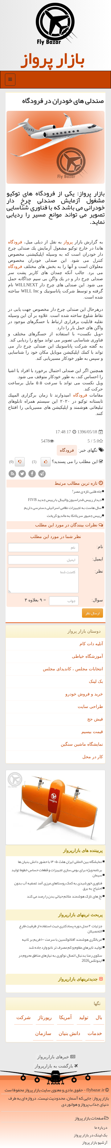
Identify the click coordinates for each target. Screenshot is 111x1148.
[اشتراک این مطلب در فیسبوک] (32, 473)
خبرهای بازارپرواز (53, 1057)
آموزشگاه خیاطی (87, 656)
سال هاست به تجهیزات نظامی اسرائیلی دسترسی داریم (62, 507)
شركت (23, 1017)
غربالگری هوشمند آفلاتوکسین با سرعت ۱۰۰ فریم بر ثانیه (62, 939)
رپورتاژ (45, 1017)
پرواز (68, 242)
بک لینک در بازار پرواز (90, 1135)
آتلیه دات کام (91, 644)
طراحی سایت (90, 706)
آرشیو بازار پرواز (94, 1142)
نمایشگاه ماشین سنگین (82, 744)
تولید (83, 1017)
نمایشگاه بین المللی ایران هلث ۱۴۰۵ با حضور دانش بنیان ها (60, 861)
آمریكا (65, 1017)
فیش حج (95, 719)
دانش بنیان (69, 1033)
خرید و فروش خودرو (84, 694)
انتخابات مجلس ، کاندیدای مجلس (73, 669)
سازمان (43, 1033)
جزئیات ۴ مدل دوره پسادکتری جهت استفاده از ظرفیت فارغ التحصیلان (60, 929)
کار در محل (92, 757)
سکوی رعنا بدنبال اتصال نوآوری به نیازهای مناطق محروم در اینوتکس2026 (60, 958)
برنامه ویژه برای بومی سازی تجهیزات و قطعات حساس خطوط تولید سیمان (56, 873)
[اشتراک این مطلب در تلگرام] (42, 473)
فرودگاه (15, 242)
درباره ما (100, 1127)
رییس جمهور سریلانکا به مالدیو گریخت (74, 515)
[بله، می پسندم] (46, 461)
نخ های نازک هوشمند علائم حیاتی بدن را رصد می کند (64, 896)
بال (99, 1017)
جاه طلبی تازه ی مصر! (86, 491)
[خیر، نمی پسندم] (20, 461)
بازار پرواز (52, 58)
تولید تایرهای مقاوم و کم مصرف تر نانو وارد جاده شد (65, 947)
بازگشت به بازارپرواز (54, 1066)
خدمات (95, 1033)
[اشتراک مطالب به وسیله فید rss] (12, 473)
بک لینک (96, 681)
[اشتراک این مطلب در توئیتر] (22, 473)
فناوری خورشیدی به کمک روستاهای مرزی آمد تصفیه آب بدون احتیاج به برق (58, 886)
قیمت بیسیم (92, 731)
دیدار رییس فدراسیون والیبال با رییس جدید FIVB (64, 499)
